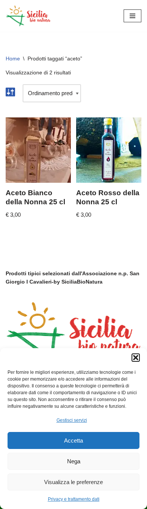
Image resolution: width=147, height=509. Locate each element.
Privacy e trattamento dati (74, 499)
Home (13, 59)
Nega (73, 461)
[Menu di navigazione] (132, 15)
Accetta (73, 440)
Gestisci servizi (72, 420)
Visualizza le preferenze (73, 482)
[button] (135, 357)
